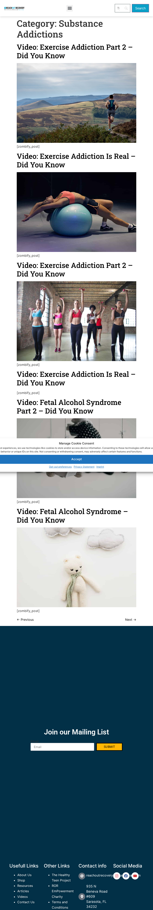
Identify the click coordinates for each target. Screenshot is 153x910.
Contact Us (25, 902)
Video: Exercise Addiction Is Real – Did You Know (76, 160)
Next (130, 620)
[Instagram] (116, 875)
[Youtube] (135, 875)
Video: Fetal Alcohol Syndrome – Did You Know (72, 515)
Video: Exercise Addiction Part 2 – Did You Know (75, 51)
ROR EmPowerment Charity (63, 891)
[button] (69, 8)
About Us (24, 875)
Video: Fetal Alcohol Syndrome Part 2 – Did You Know (69, 406)
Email (34, 741)
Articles (23, 891)
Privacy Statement (84, 466)
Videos (22, 897)
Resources (25, 886)
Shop (21, 880)
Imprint (100, 466)
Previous (25, 620)
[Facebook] (125, 875)
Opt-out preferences (60, 466)
